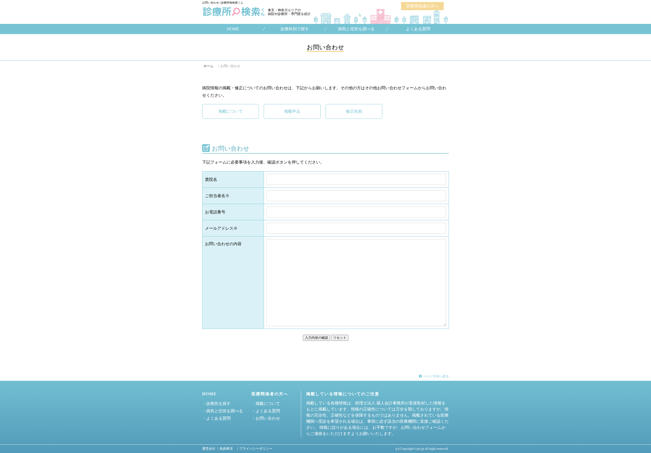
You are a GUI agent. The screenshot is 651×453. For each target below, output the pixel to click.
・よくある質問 (216, 418)
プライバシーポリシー (255, 448)
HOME (233, 29)
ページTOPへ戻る (435, 376)
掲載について (230, 111)
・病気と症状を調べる (222, 411)
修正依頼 (354, 111)
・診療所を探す (216, 403)
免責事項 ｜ (229, 448)
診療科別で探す (294, 29)
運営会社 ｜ (210, 448)
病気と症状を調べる (356, 29)
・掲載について (265, 403)
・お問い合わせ (265, 418)
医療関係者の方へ (422, 6)
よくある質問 (418, 29)
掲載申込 (292, 111)
